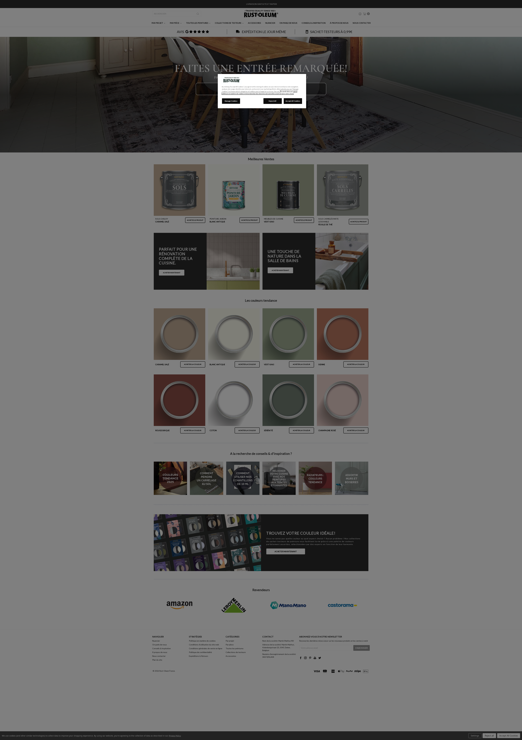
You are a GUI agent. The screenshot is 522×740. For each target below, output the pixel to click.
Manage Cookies (231, 101)
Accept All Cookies (293, 101)
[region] (262, 91)
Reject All (272, 101)
